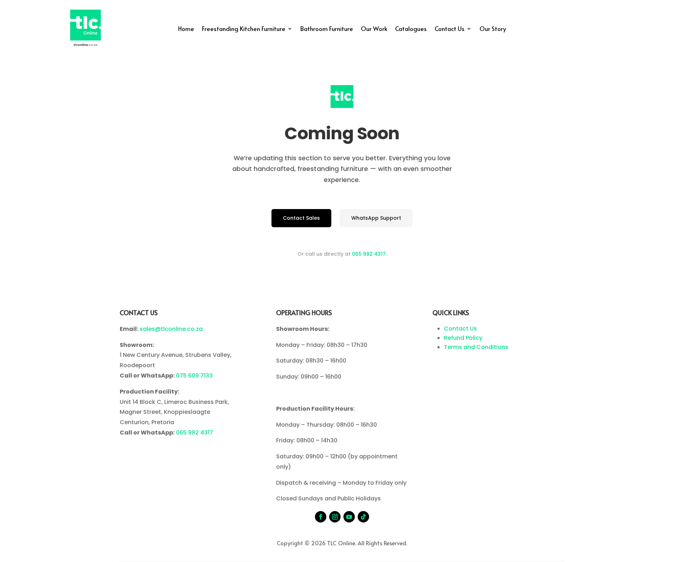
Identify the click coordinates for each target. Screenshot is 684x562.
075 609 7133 (194, 375)
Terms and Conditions (476, 347)
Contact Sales (301, 218)
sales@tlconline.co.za (171, 329)
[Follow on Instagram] (335, 516)
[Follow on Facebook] (320, 516)
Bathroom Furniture (326, 29)
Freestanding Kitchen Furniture (243, 29)
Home (186, 29)
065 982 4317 (369, 253)
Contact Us (450, 29)
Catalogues (411, 29)
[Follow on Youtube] (349, 516)
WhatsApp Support (376, 218)
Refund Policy (463, 338)
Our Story (493, 29)
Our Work (374, 29)
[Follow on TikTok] (363, 516)
